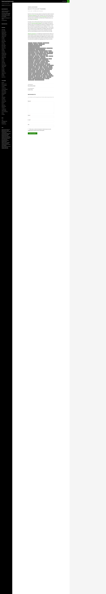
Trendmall (3, 107)
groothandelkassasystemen (33, 58)
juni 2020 (3, 69)
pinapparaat (41, 69)
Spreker (50, 74)
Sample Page (64, 1)
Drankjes (40, 54)
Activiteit (3, 129)
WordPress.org (4, 123)
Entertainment (6, 135)
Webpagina (49, 77)
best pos (36, 19)
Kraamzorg (31, 65)
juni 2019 (3, 75)
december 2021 (4, 53)
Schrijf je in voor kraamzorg (38, 73)
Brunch (50, 50)
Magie (41, 66)
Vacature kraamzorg (38, 77)
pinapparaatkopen (32, 70)
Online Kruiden (4, 101)
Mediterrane (46, 66)
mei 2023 (3, 42)
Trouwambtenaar (6, 143)
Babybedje (36, 44)
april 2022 (3, 50)
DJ (37, 54)
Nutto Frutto (3, 99)
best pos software (32, 15)
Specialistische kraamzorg (37, 74)
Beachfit (3, 82)
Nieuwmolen (3, 97)
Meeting (50, 66)
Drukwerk (45, 54)
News (2, 95)
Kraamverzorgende (44, 62)
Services (45, 73)
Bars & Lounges (41, 44)
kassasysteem (31, 61)
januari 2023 (3, 46)
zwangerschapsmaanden (5, 148)
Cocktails (51, 52)
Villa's (44, 77)
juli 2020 (3, 67)
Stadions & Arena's (4, 142)
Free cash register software (36, 23)
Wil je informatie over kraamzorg (38, 78)
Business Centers (31, 52)
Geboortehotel (37, 57)
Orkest (30, 69)
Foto (9, 136)
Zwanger (47, 78)
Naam (29, 115)
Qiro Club (3, 102)
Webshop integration (32, 33)
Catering (41, 52)
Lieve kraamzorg (31, 66)
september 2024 (4, 34)
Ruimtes (30, 73)
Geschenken (43, 57)
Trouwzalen (31, 77)
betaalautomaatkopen (43, 50)
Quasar (3, 103)
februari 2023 (4, 45)
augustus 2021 (4, 57)
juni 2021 (3, 59)
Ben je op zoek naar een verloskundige (35, 45)
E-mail (29, 119)
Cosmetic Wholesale (5, 89)
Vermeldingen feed (4, 121)
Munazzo (3, 94)
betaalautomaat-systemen (33, 50)
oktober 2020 (4, 66)
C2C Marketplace (4, 85)
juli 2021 (3, 58)
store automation (43, 16)
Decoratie (33, 54)
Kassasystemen (4, 93)
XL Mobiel (3, 114)
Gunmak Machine (4, 20)
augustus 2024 (4, 36)
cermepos (46, 52)
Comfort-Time (31, 89)
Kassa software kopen (31, 85)
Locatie (37, 66)
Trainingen (8, 142)
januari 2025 (3, 30)
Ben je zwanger (49, 48)
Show (49, 73)
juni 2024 (3, 37)
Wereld (30, 78)
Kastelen (43, 61)
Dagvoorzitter (49, 53)
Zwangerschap (6, 147)
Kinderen (47, 61)
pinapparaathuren (48, 69)
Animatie (5, 129)
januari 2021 (3, 63)
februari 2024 (4, 41)
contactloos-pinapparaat (41, 53)
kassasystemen (37, 61)
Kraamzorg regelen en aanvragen (40, 65)
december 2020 (4, 65)
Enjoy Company (4, 91)
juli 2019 (3, 74)
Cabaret (37, 52)
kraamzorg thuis (50, 65)
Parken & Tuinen (35, 69)
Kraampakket (37, 62)
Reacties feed (3, 122)
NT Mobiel (3, 98)
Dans (29, 54)
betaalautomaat (32, 49)
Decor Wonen (4, 90)
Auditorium (31, 44)
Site (28, 124)
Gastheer (3, 137)
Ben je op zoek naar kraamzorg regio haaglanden (37, 48)
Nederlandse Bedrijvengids (8, 1)
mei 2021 (3, 61)
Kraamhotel (31, 62)
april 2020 (3, 71)
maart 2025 (3, 29)
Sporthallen (45, 74)
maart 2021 (3, 62)
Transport (3, 143)
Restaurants (5, 138)
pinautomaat (39, 70)
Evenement (3, 136)
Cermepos (3, 86)
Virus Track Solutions (5, 111)
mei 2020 (3, 70)
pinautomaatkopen (46, 70)
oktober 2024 (4, 33)
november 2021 (4, 54)
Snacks (30, 74)
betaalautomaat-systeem (40, 49)
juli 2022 (3, 49)
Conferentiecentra (32, 53)
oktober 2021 (4, 55)
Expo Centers (6, 136)
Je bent (50, 58)
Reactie (29, 101)
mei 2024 (3, 38)
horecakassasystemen (44, 58)
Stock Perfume (4, 106)
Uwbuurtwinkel (4, 110)
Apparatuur (8, 129)
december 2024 (4, 32)
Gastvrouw (31, 57)
